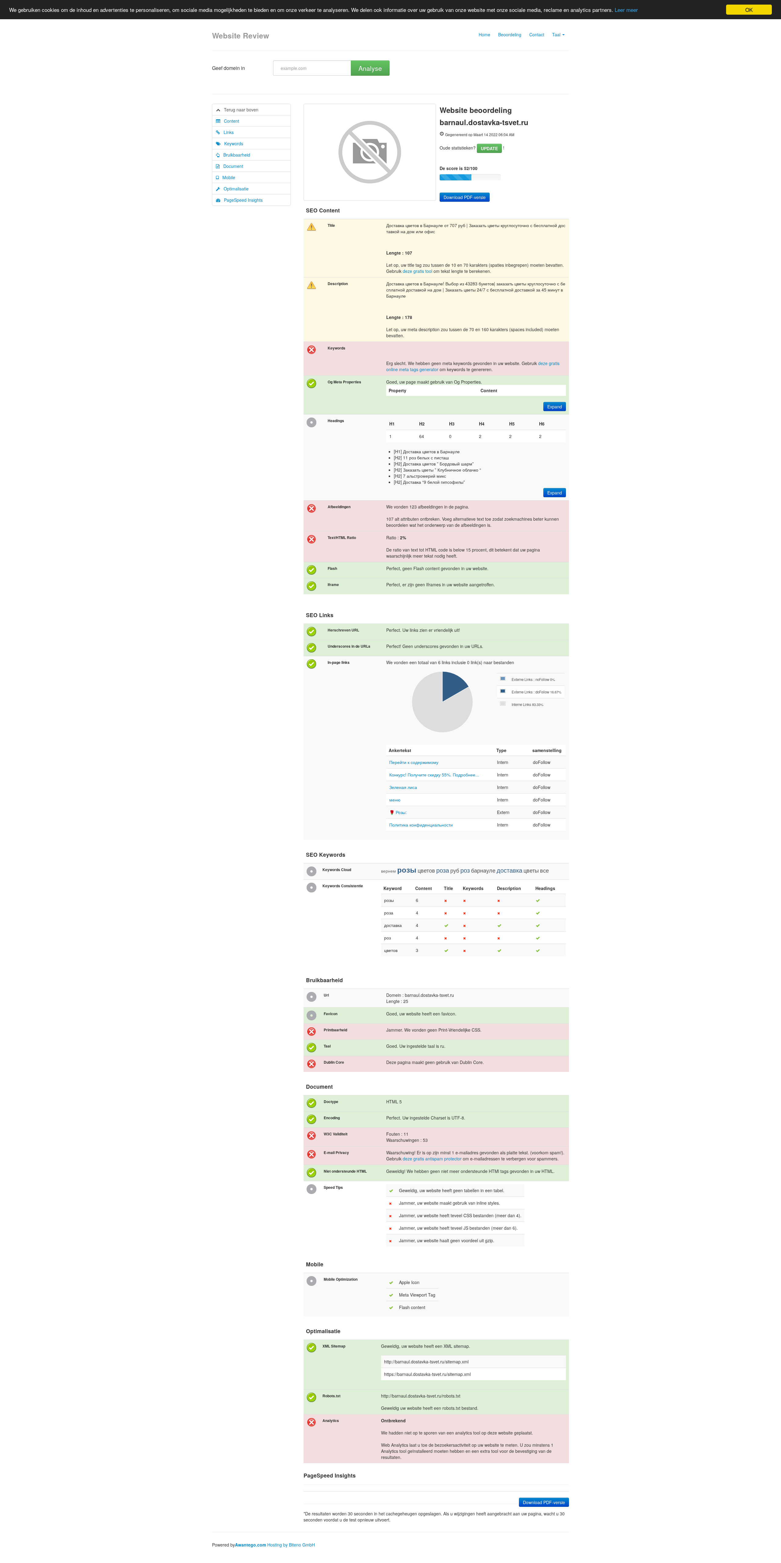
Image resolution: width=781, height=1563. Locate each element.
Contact (536, 34)
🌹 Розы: (398, 812)
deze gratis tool (417, 271)
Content (229, 121)
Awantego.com (250, 1545)
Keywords (232, 143)
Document (231, 166)
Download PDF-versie (465, 197)
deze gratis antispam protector (432, 1159)
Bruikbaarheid (235, 155)
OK (749, 9)
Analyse (370, 68)
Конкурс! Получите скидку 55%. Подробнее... (434, 775)
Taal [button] (557, 34)
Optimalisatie (234, 189)
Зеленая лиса (403, 787)
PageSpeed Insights (241, 200)
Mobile (227, 177)
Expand (554, 406)
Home (484, 34)
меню (395, 800)
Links (227, 132)
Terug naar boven (239, 110)
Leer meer (626, 10)
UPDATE (489, 148)
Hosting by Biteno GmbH (291, 1545)
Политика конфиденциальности (421, 825)
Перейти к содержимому (413, 762)
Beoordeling (509, 34)
